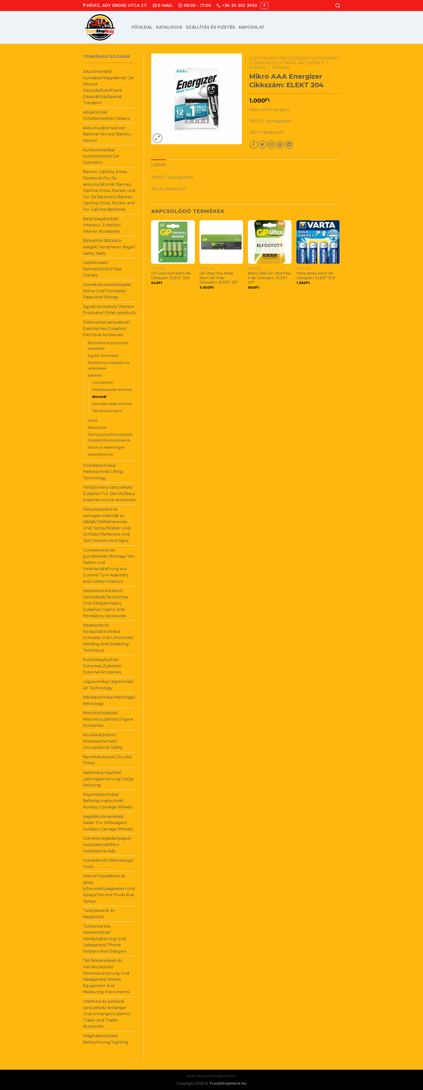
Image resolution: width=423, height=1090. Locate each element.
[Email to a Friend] (271, 145)
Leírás (158, 165)
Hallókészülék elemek (112, 389)
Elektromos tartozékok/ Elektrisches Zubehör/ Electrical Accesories (106, 328)
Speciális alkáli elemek (112, 404)
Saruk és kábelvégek (106, 447)
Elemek (95, 375)
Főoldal (142, 27)
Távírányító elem (107, 411)
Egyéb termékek (103, 355)
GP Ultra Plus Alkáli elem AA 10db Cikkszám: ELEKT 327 (218, 278)
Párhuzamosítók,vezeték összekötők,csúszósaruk (110, 437)
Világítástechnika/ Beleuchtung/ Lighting (105, 1039)
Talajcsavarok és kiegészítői (99, 913)
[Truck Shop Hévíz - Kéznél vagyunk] (103, 27)
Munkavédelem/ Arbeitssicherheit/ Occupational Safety (103, 741)
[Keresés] (337, 5)
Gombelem (102, 382)
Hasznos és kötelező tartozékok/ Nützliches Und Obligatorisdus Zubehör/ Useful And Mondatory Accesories (105, 603)
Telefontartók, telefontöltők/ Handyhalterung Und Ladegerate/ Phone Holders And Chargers (104, 939)
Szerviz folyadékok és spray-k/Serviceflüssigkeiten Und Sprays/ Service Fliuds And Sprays (109, 888)
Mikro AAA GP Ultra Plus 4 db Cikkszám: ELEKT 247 (269, 278)
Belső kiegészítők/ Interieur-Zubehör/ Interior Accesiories (102, 225)
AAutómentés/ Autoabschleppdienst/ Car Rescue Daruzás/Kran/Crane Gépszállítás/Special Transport (108, 87)
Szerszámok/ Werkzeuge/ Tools (108, 863)
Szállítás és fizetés (210, 27)
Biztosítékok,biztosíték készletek (108, 346)
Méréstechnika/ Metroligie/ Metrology (109, 700)
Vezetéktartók (100, 454)
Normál (99, 397)
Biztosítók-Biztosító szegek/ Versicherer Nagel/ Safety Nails (109, 246)
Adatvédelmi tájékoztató (211, 1076)
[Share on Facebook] (254, 145)
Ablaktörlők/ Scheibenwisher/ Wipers (106, 115)
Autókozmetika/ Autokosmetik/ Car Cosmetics (101, 156)
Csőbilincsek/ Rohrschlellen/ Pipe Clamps (102, 268)
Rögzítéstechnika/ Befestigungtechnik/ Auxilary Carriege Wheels (107, 800)
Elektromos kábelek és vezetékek (108, 366)
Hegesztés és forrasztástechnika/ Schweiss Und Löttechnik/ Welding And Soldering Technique (108, 637)
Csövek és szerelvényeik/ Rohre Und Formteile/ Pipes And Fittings (107, 290)
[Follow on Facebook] (264, 5)
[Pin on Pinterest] (280, 145)
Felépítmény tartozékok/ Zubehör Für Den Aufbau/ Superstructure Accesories (109, 493)
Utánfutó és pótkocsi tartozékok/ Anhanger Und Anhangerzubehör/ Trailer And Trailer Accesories (106, 1014)
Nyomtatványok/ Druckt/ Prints (107, 760)
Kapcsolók (97, 427)
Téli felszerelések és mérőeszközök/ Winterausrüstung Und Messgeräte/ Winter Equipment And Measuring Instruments (106, 976)
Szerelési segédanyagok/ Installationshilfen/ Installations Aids (107, 844)
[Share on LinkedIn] (289, 145)
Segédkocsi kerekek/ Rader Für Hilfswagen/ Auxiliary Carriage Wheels (108, 822)
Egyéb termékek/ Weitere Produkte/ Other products (109, 309)
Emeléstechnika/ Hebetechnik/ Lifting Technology (103, 471)
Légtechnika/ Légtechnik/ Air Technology (108, 684)
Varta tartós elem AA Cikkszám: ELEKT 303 (315, 275)
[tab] (158, 165)
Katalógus (169, 27)
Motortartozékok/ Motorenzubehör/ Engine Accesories (108, 719)
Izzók (92, 420)
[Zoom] (157, 138)
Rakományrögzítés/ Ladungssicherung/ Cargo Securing (108, 778)
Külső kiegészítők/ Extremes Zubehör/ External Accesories (102, 665)
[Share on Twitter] (262, 145)
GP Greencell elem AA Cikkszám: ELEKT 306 (171, 275)
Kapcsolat (252, 27)
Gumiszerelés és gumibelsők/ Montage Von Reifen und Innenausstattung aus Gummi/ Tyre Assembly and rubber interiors (109, 566)
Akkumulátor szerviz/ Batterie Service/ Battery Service (107, 134)
